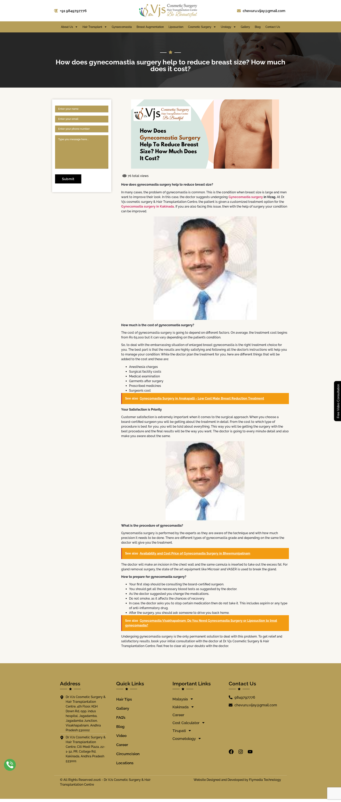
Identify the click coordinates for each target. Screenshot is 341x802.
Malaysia (180, 699)
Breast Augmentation (150, 26)
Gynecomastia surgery (246, 197)
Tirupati (179, 730)
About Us (67, 26)
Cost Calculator (186, 723)
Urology (226, 26)
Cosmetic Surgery (199, 26)
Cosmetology (184, 738)
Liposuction (176, 26)
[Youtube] (250, 751)
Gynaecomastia (122, 26)
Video (121, 735)
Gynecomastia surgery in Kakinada (147, 206)
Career (122, 744)
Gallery (245, 26)
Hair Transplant (92, 26)
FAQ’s (120, 717)
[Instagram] (240, 751)
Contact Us (272, 26)
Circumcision (128, 754)
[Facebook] (231, 751)
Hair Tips (124, 699)
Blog (258, 26)
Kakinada (180, 707)
